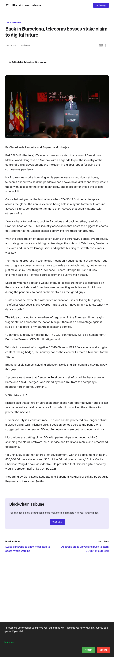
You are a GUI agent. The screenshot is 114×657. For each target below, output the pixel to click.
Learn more (10, 642)
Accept (88, 649)
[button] (7, 5)
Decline (103, 649)
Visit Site (57, 522)
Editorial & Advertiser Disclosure (29, 62)
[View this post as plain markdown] (101, 45)
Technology (101, 5)
